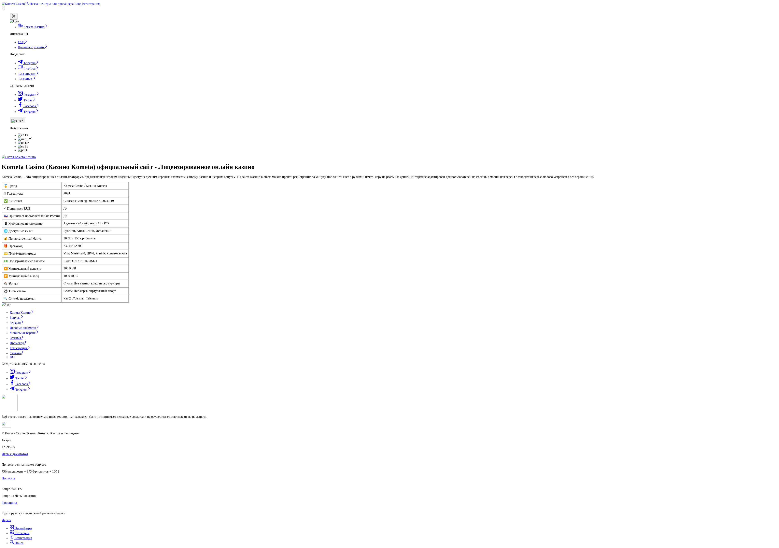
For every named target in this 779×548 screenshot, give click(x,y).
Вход (78, 3)
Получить (8, 478)
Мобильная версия (23, 333)
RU (12, 357)
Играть (6, 520)
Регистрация (91, 3)
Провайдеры (23, 528)
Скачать (16, 353)
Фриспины (9, 502)
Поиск (19, 543)
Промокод (17, 343)
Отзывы (16, 338)
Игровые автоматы (23, 327)
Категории (21, 533)
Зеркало (16, 322)
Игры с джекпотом (15, 454)
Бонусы (15, 317)
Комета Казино (20, 312)
